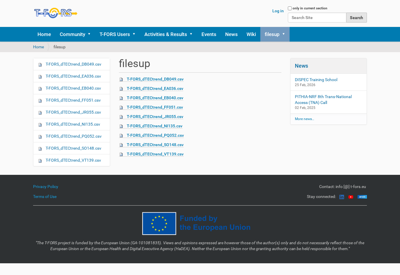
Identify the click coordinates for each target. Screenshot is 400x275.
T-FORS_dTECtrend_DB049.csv (155, 79)
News (231, 34)
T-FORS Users (115, 34)
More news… (304, 119)
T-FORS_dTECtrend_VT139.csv (155, 154)
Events (208, 34)
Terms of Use (45, 196)
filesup (272, 34)
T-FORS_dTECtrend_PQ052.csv (155, 135)
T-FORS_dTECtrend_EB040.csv (155, 97)
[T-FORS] (56, 12)
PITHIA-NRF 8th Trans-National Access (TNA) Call (323, 99)
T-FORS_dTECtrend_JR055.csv (155, 116)
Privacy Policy (45, 186)
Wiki (251, 34)
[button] (91, 34)
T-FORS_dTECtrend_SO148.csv (155, 144)
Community (72, 34)
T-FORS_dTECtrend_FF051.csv (155, 107)
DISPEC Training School (316, 79)
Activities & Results (165, 34)
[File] (123, 79)
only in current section (310, 8)
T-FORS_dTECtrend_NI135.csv (154, 126)
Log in (278, 10)
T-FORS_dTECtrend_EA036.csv (155, 88)
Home (44, 34)
